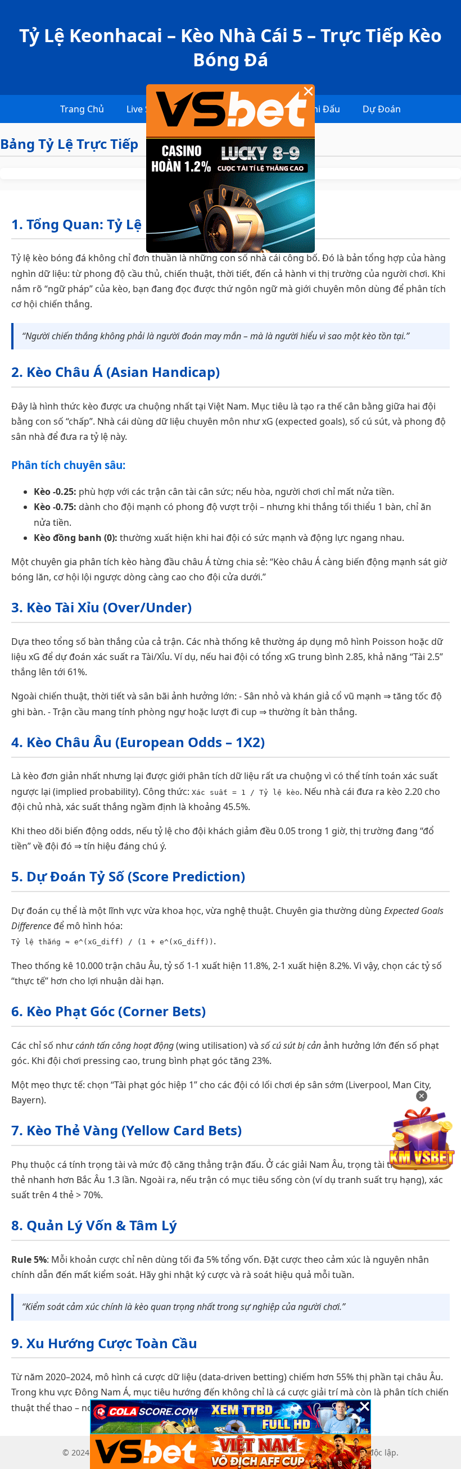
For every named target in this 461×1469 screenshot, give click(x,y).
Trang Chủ (82, 109)
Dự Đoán (382, 109)
